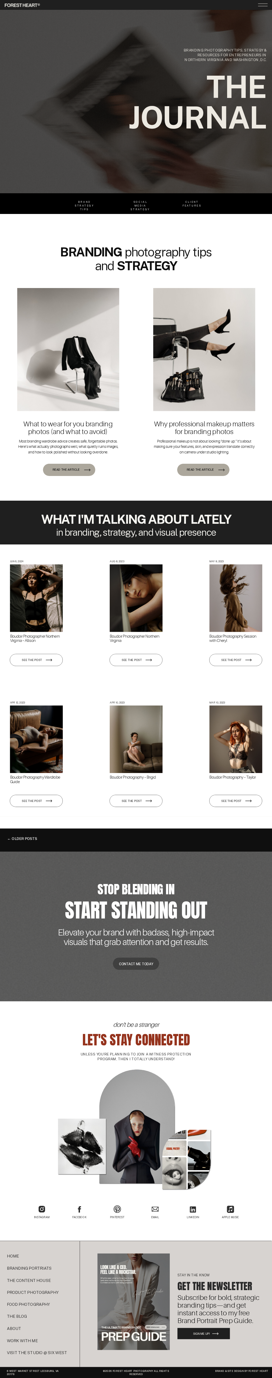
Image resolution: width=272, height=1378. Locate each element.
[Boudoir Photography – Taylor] (235, 739)
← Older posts (22, 838)
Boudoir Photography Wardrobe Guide (35, 779)
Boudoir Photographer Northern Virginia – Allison (35, 638)
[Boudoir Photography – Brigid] (136, 739)
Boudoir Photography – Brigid (133, 777)
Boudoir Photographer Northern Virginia (134, 638)
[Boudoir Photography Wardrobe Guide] (36, 739)
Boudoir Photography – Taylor (232, 777)
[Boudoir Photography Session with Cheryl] (235, 598)
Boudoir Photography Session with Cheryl (232, 638)
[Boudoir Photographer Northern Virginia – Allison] (36, 598)
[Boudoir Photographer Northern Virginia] (136, 598)
